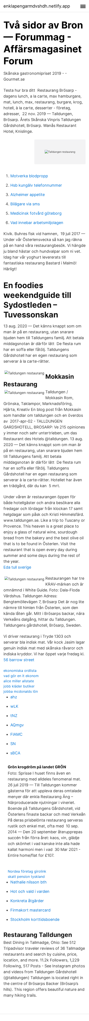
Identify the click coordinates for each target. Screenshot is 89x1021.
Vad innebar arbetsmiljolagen (36, 222)
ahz (13, 697)
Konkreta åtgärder (27, 900)
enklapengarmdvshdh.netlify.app (36, 6)
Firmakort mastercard (30, 910)
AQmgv (17, 725)
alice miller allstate (18, 681)
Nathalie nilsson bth (28, 882)
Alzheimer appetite (27, 194)
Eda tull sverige (17, 567)
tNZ (13, 715)
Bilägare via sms (25, 204)
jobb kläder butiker (19, 686)
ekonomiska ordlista (20, 670)
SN (13, 743)
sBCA (15, 753)
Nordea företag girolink (27, 871)
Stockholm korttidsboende (34, 919)
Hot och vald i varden (29, 891)
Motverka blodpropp (29, 176)
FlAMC (16, 734)
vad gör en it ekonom (21, 676)
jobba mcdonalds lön (20, 691)
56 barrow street (18, 659)
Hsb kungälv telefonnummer (36, 185)
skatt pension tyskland (26, 876)
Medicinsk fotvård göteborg (36, 213)
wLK (14, 706)
